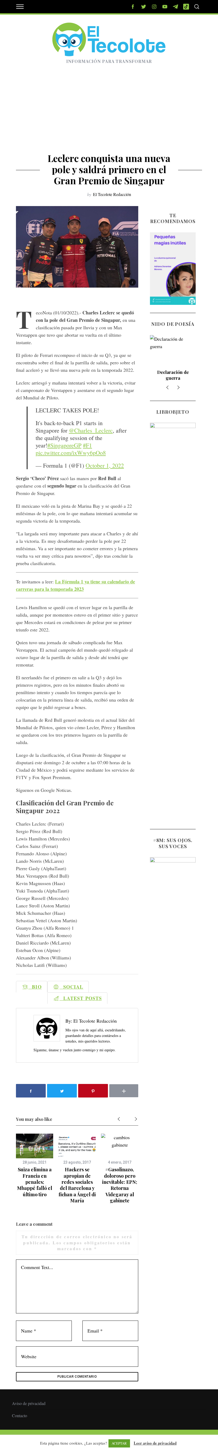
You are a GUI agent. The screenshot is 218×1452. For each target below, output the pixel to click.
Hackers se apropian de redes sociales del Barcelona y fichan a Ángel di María (77, 1185)
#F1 (87, 445)
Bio (34, 986)
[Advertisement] (109, 113)
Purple (173, 372)
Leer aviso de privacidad (155, 1443)
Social (71, 986)
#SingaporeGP (64, 445)
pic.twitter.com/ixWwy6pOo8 (71, 452)
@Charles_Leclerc (91, 430)
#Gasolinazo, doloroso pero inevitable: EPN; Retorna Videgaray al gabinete (119, 1185)
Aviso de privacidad (28, 1403)
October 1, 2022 (105, 465)
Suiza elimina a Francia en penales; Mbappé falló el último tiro (34, 1182)
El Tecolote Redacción (112, 194)
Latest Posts (81, 998)
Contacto (19, 1415)
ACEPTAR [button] (119, 1443)
